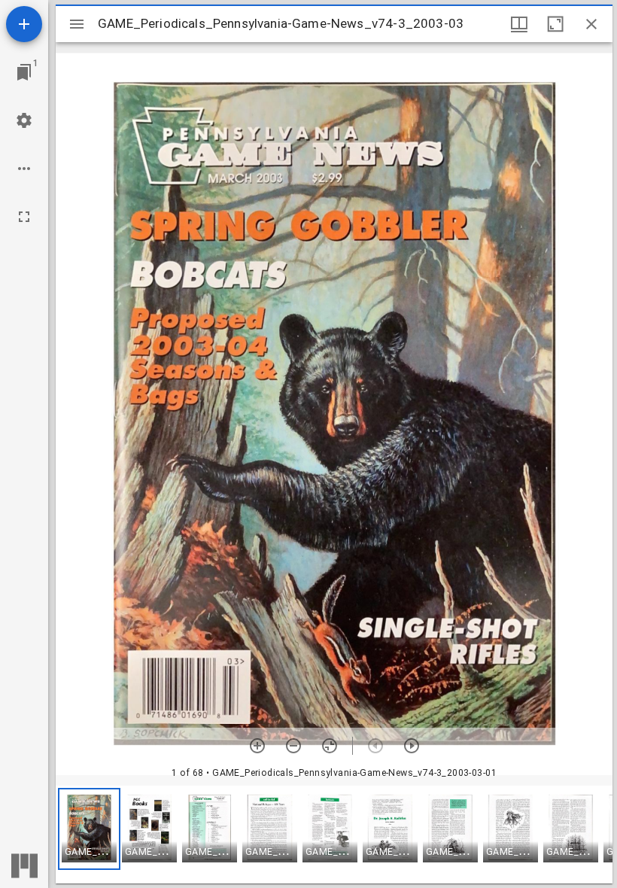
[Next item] (412, 746)
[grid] (334, 834)
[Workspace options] (24, 169)
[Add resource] (24, 24)
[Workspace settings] (24, 120)
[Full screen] (24, 217)
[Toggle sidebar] (77, 24)
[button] (89, 829)
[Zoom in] (257, 746)
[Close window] (591, 24)
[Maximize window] (555, 24)
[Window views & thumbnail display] (519, 24)
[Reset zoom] (330, 746)
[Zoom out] (293, 746)
